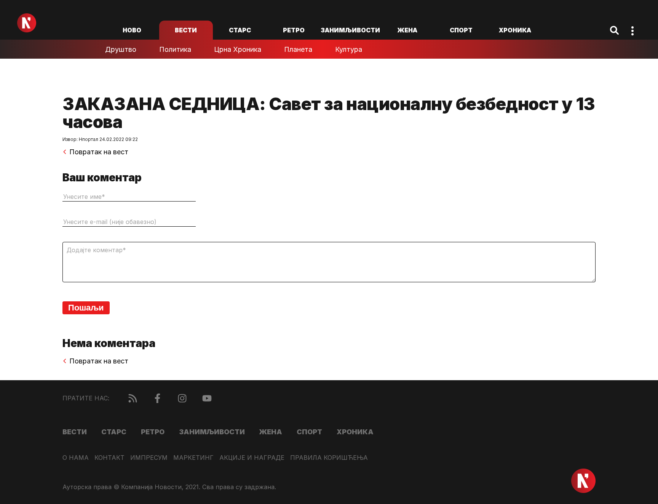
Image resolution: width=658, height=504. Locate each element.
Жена (407, 30)
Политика (175, 49)
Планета (298, 49)
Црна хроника (237, 49)
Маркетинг (193, 457)
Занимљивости (350, 30)
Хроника (515, 30)
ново (132, 30)
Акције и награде (251, 457)
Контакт (109, 457)
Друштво (120, 49)
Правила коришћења (329, 457)
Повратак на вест (98, 152)
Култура (348, 49)
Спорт (461, 30)
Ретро (294, 30)
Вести (186, 30)
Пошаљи (86, 307)
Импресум (149, 457)
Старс (240, 30)
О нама (75, 457)
